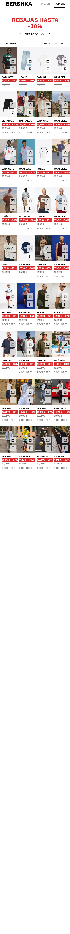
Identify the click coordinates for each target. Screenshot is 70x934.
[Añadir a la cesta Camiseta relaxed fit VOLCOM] (65, 105)
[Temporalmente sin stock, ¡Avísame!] (48, 105)
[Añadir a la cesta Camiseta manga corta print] (48, 201)
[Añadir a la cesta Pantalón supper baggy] (30, 538)
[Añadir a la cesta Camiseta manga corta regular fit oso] (65, 61)
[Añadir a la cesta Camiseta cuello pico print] (30, 248)
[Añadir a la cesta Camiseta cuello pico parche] (13, 61)
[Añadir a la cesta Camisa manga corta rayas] (30, 153)
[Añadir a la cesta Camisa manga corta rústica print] (48, 61)
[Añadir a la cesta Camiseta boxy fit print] (65, 730)
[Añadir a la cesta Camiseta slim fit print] (30, 440)
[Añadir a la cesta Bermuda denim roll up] (30, 730)
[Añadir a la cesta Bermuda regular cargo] (48, 634)
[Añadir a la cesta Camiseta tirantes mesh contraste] (65, 248)
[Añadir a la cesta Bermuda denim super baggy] (13, 440)
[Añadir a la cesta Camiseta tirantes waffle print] (48, 248)
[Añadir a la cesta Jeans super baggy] (30, 61)
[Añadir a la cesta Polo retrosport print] (48, 153)
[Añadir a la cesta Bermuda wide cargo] (13, 105)
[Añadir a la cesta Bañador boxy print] (13, 730)
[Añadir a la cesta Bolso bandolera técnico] (48, 296)
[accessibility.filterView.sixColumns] (62, 43)
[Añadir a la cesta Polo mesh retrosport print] (13, 248)
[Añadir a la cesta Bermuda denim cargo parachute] (30, 586)
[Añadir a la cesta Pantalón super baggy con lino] (65, 392)
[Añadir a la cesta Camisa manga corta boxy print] (13, 344)
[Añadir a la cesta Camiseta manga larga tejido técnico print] (13, 153)
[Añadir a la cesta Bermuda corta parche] (13, 296)
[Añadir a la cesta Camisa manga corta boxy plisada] (30, 344)
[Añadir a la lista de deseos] (13, 69)
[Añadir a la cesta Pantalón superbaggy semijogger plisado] (30, 105)
